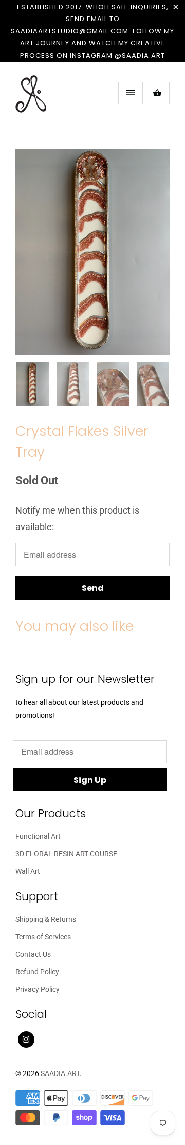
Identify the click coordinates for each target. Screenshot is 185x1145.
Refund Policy (37, 971)
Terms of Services (43, 936)
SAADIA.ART (60, 1073)
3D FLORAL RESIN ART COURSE (66, 854)
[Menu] (130, 93)
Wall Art (27, 871)
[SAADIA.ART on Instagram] (26, 1039)
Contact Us (33, 954)
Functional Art (38, 836)
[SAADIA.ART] (56, 99)
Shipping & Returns (45, 919)
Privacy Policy (37, 989)
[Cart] (157, 93)
